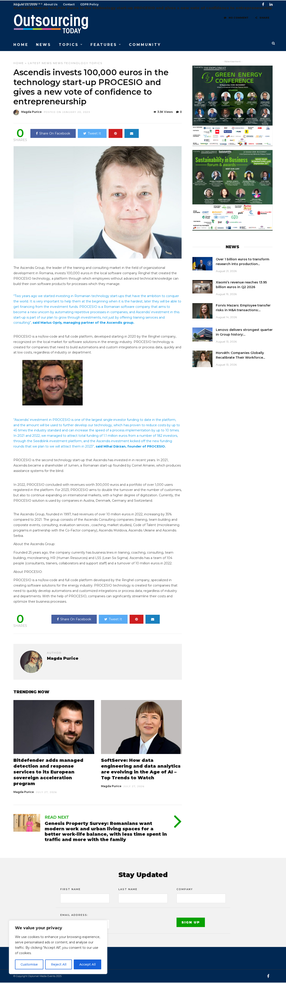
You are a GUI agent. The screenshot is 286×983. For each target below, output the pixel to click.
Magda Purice (31, 112)
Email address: (74, 915)
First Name (70, 889)
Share (264, 17)
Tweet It (94, 133)
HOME (20, 45)
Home (18, 63)
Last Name (127, 889)
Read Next (57, 817)
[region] (58, 947)
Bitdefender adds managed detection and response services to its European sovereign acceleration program (48, 772)
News (58, 63)
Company (185, 889)
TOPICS (69, 45)
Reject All (58, 964)
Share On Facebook (54, 133)
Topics (95, 63)
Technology (76, 63)
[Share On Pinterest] (115, 133)
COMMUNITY (145, 45)
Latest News (40, 63)
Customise (29, 964)
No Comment (238, 17)
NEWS (43, 45)
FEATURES (103, 45)
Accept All (87, 964)
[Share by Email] (131, 133)
